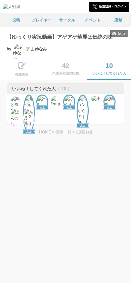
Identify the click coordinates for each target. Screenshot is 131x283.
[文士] (29, 101)
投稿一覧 (63, 132)
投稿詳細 (84, 132)
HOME (45, 132)
